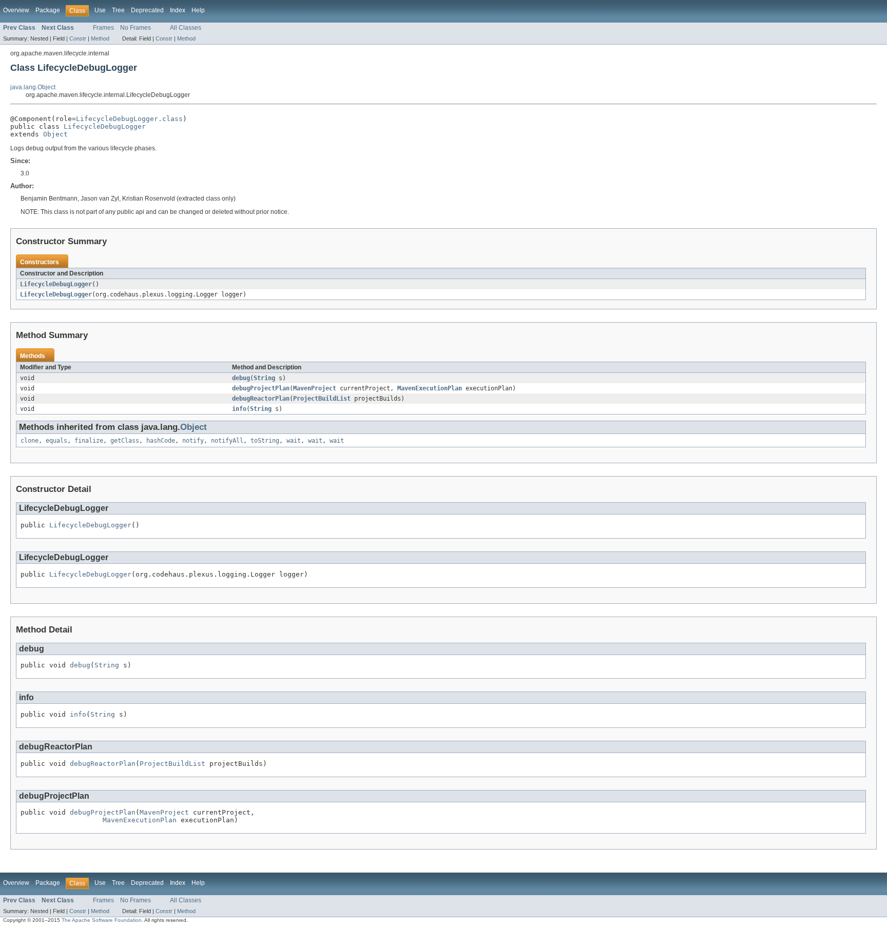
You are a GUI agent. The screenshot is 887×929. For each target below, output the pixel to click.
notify (193, 440)
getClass (124, 440)
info (239, 408)
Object (55, 134)
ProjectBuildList (322, 398)
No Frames (135, 27)
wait (293, 440)
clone (29, 440)
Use (100, 10)
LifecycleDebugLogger (105, 126)
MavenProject (314, 388)
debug (241, 378)
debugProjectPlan (261, 388)
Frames (103, 27)
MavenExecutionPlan (429, 388)
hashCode (160, 440)
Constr (77, 38)
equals (56, 440)
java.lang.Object (32, 87)
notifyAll (227, 440)
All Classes (185, 27)
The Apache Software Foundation (102, 920)
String (264, 378)
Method (100, 38)
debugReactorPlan (261, 398)
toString (264, 440)
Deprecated (147, 10)
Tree (118, 10)
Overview (16, 10)
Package (47, 10)
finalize (88, 440)
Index (177, 10)
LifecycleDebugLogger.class (129, 119)
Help (198, 10)
